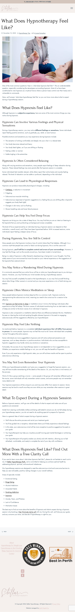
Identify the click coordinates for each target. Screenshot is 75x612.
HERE (49, 1)
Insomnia (8, 495)
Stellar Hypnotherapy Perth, (16, 462)
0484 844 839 (30, 1)
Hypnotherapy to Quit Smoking (11, 548)
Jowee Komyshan (40, 33)
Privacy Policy (56, 604)
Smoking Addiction (12, 492)
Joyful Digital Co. (44, 608)
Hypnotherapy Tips (24, 33)
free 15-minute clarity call (27, 512)
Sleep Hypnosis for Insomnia (11, 551)
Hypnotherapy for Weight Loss (11, 545)
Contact (11, 553)
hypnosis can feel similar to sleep (17, 304)
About (12, 542)
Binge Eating (9, 482)
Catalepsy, (9, 190)
